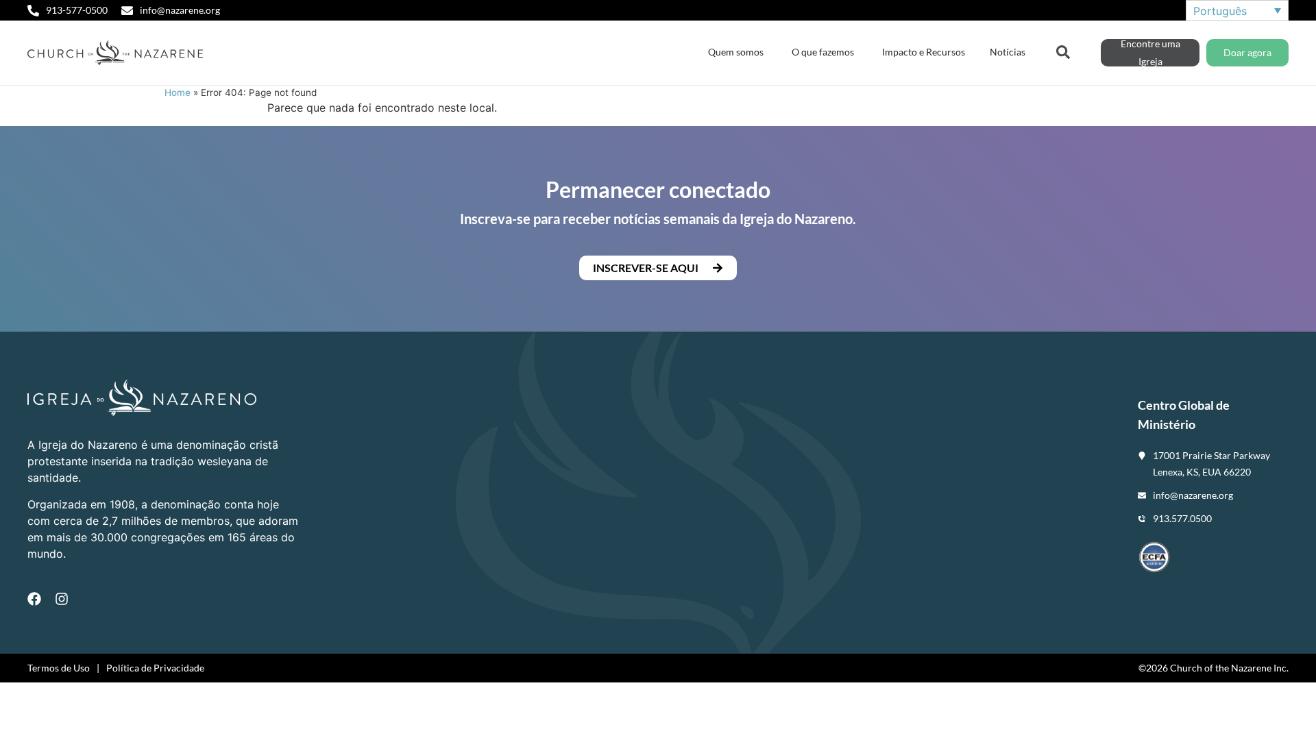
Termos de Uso (58, 668)
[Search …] (1063, 50)
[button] (658, 268)
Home (177, 92)
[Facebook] (34, 599)
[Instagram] (62, 599)
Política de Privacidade (155, 668)
